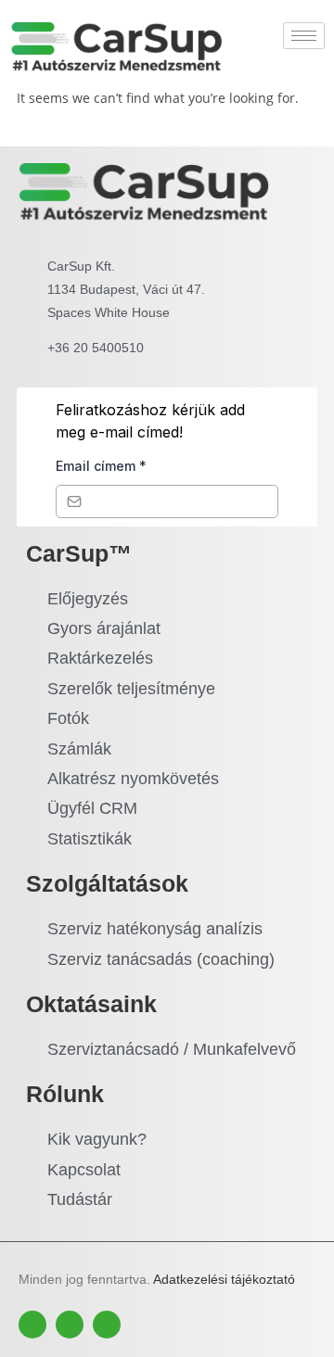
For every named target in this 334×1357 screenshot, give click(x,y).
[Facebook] (32, 1324)
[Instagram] (70, 1324)
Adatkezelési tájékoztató (224, 1279)
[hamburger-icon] (304, 35)
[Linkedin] (107, 1324)
